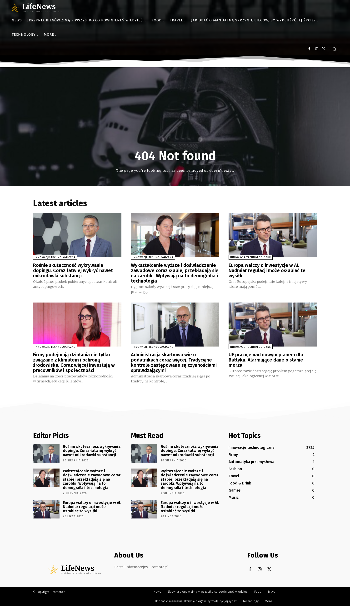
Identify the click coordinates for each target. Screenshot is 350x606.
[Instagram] (316, 49)
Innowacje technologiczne (55, 257)
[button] (334, 49)
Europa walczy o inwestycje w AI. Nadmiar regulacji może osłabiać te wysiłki (267, 270)
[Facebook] (309, 49)
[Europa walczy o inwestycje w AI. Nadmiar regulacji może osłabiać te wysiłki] (273, 235)
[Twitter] (324, 49)
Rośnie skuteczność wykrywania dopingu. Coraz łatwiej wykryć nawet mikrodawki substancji (73, 270)
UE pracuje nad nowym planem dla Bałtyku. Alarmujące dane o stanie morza (266, 360)
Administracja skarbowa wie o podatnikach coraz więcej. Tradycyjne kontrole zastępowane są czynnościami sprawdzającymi (174, 362)
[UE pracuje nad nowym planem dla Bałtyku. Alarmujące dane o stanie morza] (273, 325)
